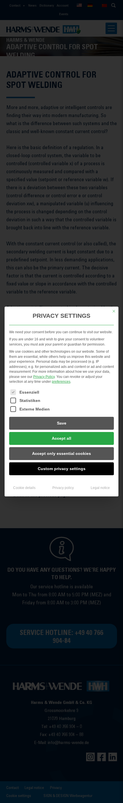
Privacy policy (63, 488)
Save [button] (61, 423)
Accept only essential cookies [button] (61, 453)
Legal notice (100, 488)
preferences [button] (61, 382)
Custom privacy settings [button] (62, 468)
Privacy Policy (44, 377)
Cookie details (24, 488)
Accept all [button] (61, 438)
